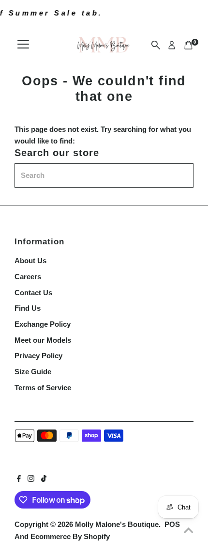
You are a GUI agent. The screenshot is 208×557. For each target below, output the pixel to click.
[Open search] (155, 45)
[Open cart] (188, 45)
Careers (28, 276)
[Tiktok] (44, 479)
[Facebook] (19, 479)
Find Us (28, 308)
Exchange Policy (43, 324)
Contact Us (33, 292)
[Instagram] (31, 479)
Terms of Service (43, 387)
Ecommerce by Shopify (70, 536)
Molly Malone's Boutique (117, 524)
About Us (30, 260)
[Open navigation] (23, 45)
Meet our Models (43, 340)
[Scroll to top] (188, 530)
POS (172, 524)
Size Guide (33, 371)
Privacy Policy (38, 355)
